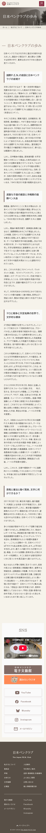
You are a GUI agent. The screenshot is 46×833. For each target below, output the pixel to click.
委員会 (6, 769)
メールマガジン (9, 809)
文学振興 (7, 782)
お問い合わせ (28, 782)
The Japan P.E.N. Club (28, 829)
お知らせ (7, 778)
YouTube (28, 800)
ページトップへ (24, 825)
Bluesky (27, 809)
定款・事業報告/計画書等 (33, 773)
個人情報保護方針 (30, 786)
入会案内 (27, 764)
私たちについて (16, 27)
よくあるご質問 (29, 778)
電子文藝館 (8, 800)
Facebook (28, 804)
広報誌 (6, 786)
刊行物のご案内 (29, 769)
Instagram (28, 813)
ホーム (5, 27)
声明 (5, 773)
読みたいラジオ (9, 804)
